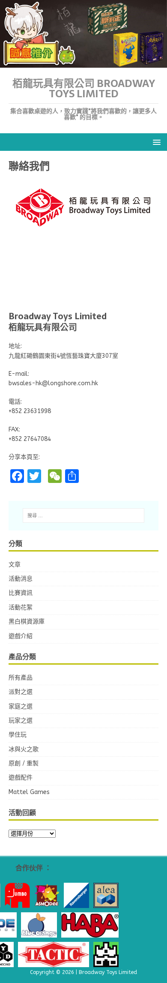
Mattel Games (29, 792)
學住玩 (18, 734)
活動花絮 (21, 607)
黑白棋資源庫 (27, 621)
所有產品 (21, 677)
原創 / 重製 (24, 763)
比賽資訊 (21, 592)
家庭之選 (21, 706)
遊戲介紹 (21, 636)
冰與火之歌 (24, 749)
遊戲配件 (21, 777)
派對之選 (21, 691)
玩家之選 (21, 720)
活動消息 (21, 578)
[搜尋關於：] (83, 515)
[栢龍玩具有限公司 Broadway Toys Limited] (83, 62)
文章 (15, 564)
